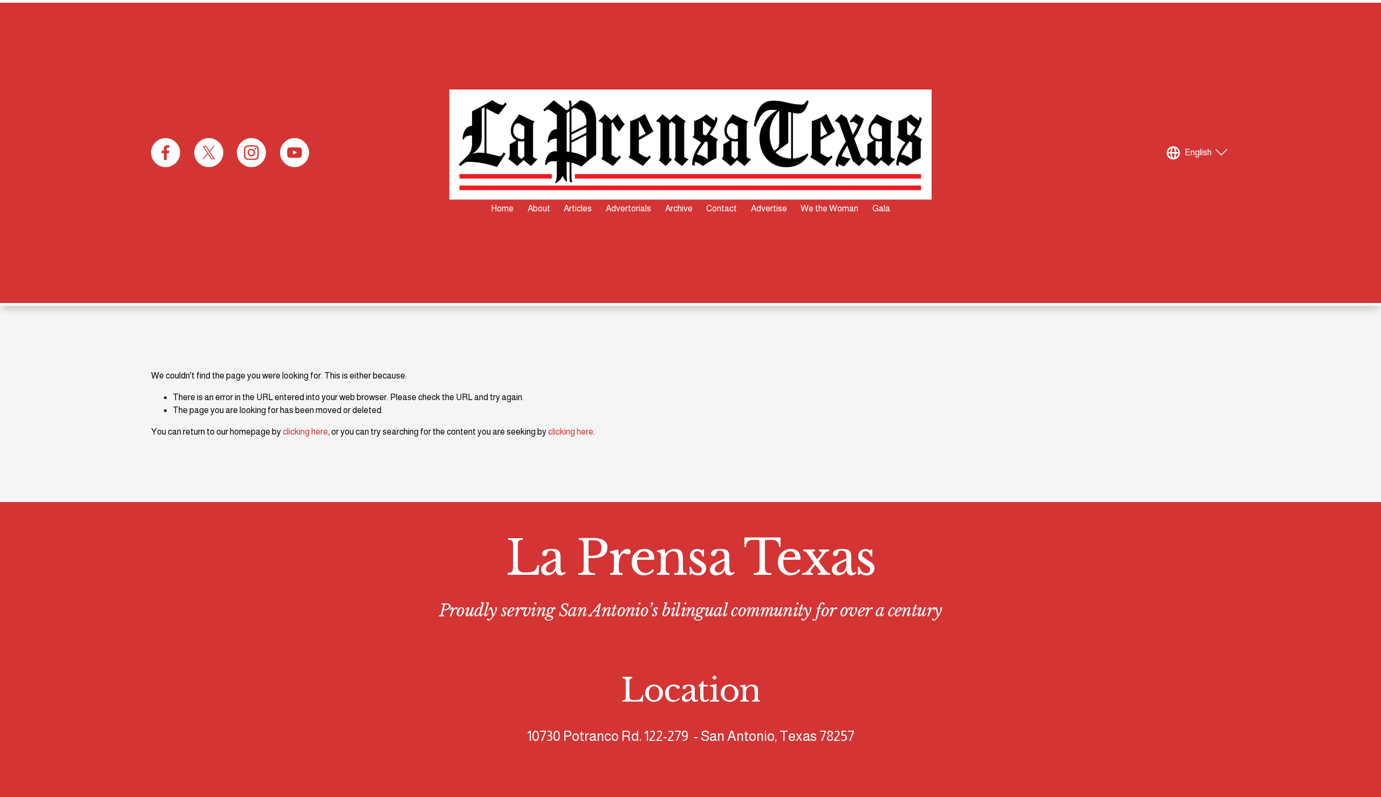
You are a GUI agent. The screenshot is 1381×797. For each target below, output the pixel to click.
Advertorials (628, 208)
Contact (721, 208)
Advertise (769, 208)
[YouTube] (294, 152)
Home (502, 208)
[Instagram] (251, 152)
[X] (208, 152)
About (539, 208)
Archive (679, 208)
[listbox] (1198, 152)
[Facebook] (165, 152)
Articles (578, 208)
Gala (881, 208)
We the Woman (829, 208)
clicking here (305, 431)
